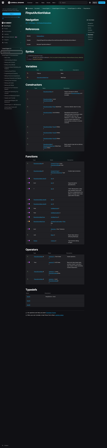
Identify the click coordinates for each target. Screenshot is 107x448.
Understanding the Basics (10, 60)
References (91, 25)
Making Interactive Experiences (12, 75)
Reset (52, 235)
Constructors (91, 32)
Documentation (38, 8)
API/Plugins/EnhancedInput (44, 23)
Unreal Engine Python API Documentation (10, 107)
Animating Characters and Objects (12, 78)
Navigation (90, 23)
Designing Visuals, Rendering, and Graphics (12, 67)
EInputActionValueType (42, 77)
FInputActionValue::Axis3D (40, 199)
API (27, 23)
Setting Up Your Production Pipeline (11, 88)
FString (35, 240)
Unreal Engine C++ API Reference (12, 104)
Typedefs (90, 39)
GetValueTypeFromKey (56, 221)
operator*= (51, 256)
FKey (54, 106)
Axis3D (54, 138)
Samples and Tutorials (9, 98)
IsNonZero (53, 229)
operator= (51, 279)
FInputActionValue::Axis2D (40, 204)
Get (52, 178)
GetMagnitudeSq (55, 212)
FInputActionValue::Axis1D (40, 178)
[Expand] (3, 57)
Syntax (89, 27)
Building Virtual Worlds (9, 64)
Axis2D (54, 132)
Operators (90, 37)
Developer (30, 8)
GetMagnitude (54, 208)
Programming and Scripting (11, 73)
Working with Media (9, 85)
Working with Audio (9, 83)
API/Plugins (32, 23)
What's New (7, 57)
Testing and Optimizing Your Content (11, 92)
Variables (90, 30)
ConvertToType (55, 163)
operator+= (52, 271)
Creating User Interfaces (10, 80)
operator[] (51, 262)
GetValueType (54, 217)
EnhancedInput (40, 36)
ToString (53, 240)
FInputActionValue (47, 91)
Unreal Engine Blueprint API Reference (11, 101)
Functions (90, 34)
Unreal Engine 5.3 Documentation (10, 55)
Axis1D (54, 126)
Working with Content (9, 62)
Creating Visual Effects (10, 71)
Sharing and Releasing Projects (12, 95)
